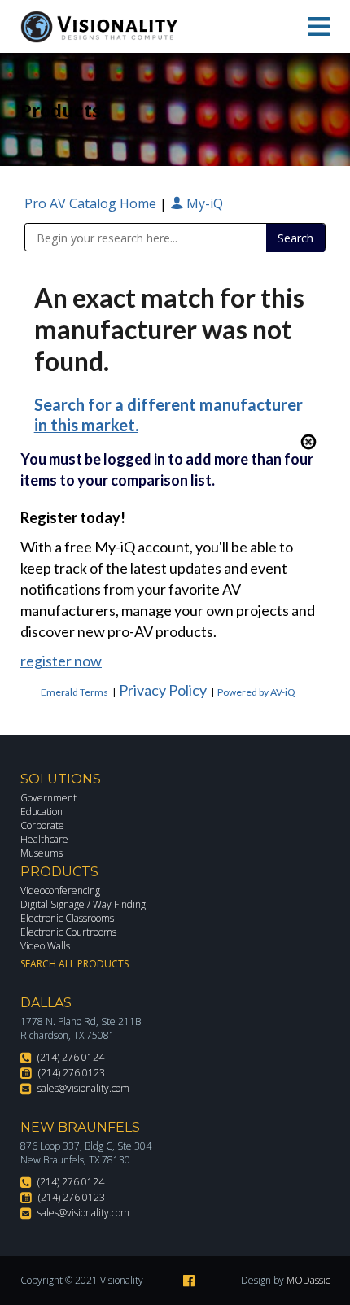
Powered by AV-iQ (256, 692)
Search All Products (74, 964)
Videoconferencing (60, 890)
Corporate (42, 825)
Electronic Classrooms (67, 918)
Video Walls (45, 946)
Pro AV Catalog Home (92, 203)
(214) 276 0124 (70, 1057)
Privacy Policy (163, 690)
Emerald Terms (74, 692)
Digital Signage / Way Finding (83, 904)
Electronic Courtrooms (68, 932)
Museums (41, 853)
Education (41, 811)
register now (61, 661)
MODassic (308, 1280)
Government (48, 798)
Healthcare (44, 839)
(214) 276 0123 (71, 1073)
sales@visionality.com (83, 1088)
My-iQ (203, 203)
